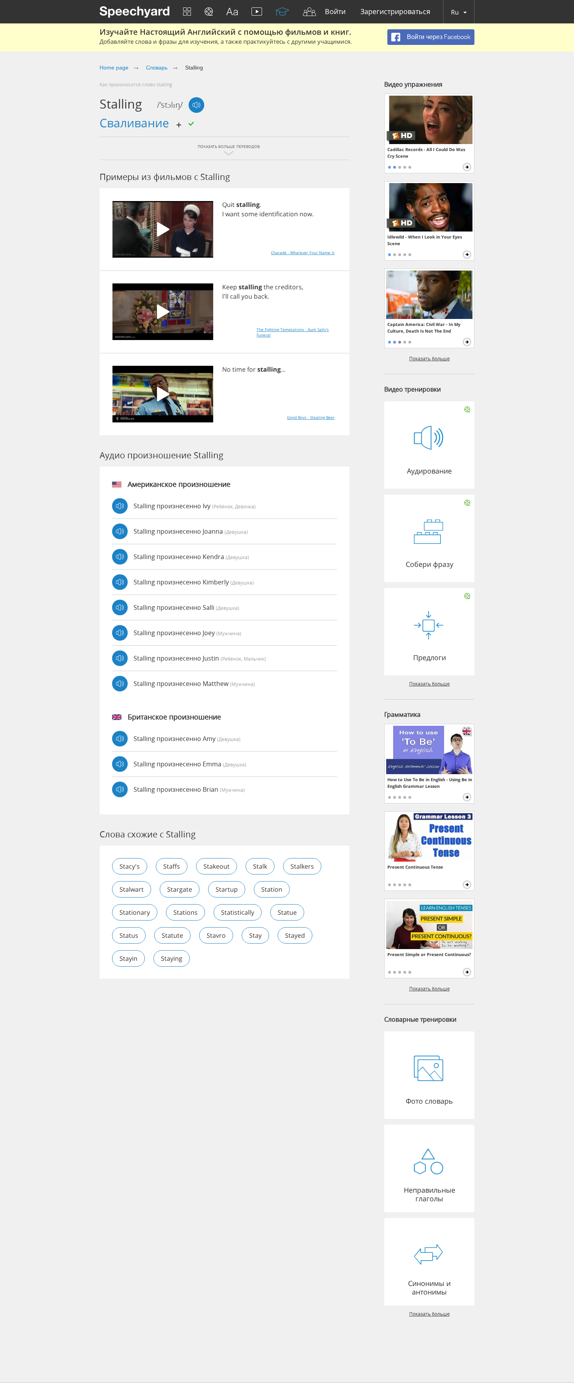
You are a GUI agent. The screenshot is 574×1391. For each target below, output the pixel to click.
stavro (216, 935)
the (268, 287)
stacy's (129, 866)
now (305, 214)
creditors (288, 287)
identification (278, 214)
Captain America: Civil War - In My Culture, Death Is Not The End (423, 327)
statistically (237, 912)
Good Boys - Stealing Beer (311, 417)
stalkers (302, 866)
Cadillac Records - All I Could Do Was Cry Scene (426, 152)
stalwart (131, 889)
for (251, 369)
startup (227, 889)
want (232, 214)
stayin (128, 958)
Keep (229, 287)
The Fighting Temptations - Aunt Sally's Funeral (293, 332)
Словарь (157, 67)
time (239, 369)
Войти (335, 12)
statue (287, 912)
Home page (114, 67)
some (249, 214)
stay (255, 935)
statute (172, 935)
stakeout (216, 866)
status (128, 935)
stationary (134, 912)
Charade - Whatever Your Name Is (303, 252)
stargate (179, 889)
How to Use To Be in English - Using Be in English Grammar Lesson (429, 783)
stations (185, 912)
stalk (260, 866)
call (235, 296)
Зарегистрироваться (395, 12)
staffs (171, 866)
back (260, 296)
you (246, 296)
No (226, 369)
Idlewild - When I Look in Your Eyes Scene (424, 240)
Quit (228, 204)
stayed (295, 935)
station (271, 889)
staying (171, 958)
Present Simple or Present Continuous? (429, 954)
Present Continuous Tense (415, 867)
